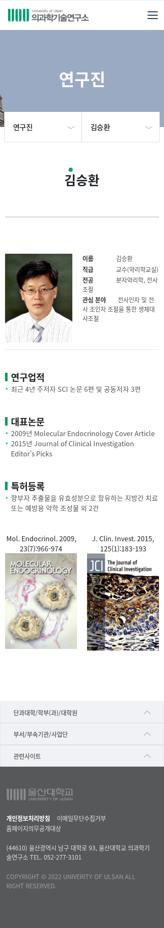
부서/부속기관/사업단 (40, 734)
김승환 (100, 127)
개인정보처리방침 (28, 818)
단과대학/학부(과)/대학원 (45, 712)
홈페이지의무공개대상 (33, 828)
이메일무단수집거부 (81, 818)
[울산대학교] (40, 794)
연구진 (23, 127)
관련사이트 (27, 756)
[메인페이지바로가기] (48, 15)
